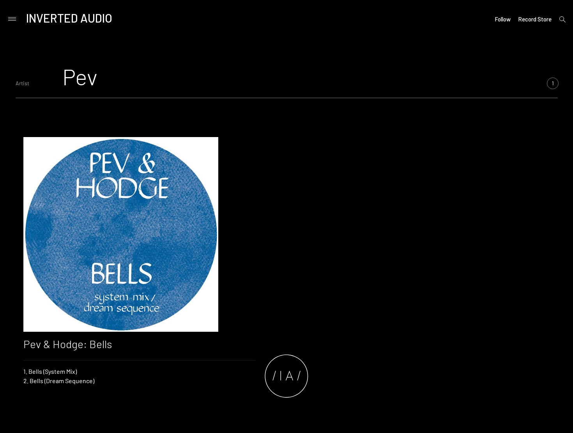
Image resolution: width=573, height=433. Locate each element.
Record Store (535, 19)
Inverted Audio (69, 18)
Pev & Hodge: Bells (67, 343)
